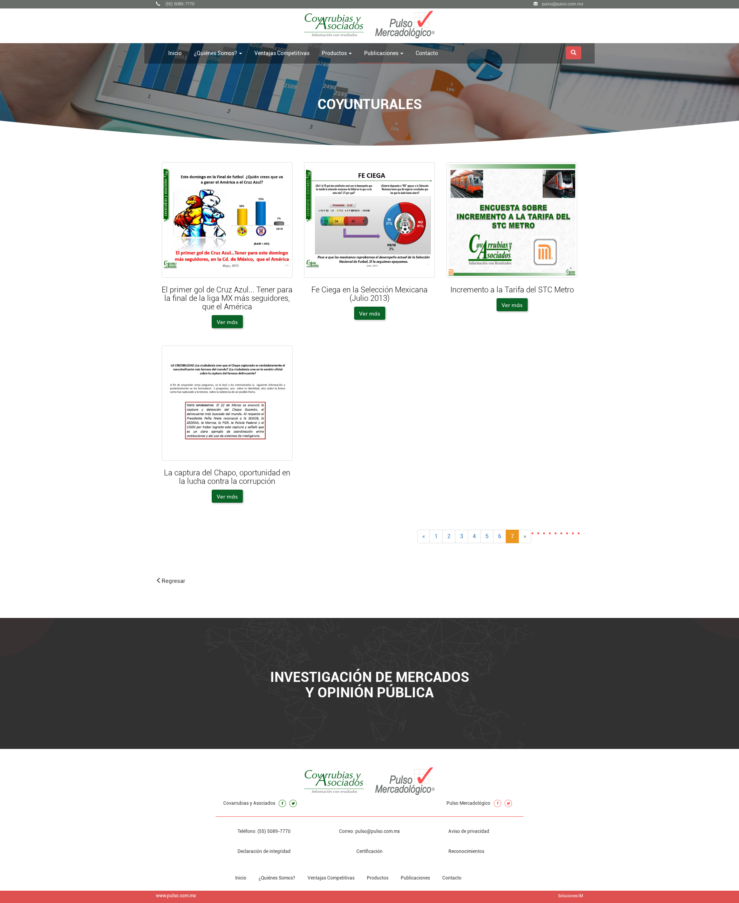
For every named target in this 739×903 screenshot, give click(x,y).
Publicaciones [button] (382, 53)
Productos (377, 878)
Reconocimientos (466, 851)
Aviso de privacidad (468, 831)
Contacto (427, 53)
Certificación (369, 851)
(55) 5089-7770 (179, 4)
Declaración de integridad (264, 851)
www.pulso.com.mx (176, 895)
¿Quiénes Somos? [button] (216, 53)
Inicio (175, 53)
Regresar (173, 580)
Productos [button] (335, 53)
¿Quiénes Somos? (277, 878)
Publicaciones (415, 878)
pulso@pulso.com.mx (562, 4)
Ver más (227, 322)
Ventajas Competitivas (281, 53)
